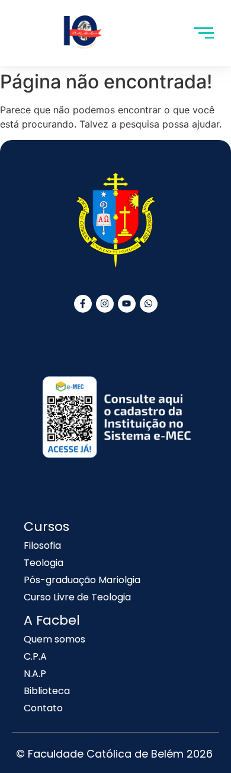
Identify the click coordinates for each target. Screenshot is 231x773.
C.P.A (35, 656)
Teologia (43, 563)
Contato (43, 708)
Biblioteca (47, 691)
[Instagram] (105, 304)
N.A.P (35, 673)
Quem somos (54, 639)
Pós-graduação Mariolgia (82, 580)
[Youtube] (127, 304)
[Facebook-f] (83, 304)
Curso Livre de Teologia (77, 597)
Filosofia (42, 545)
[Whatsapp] (149, 304)
